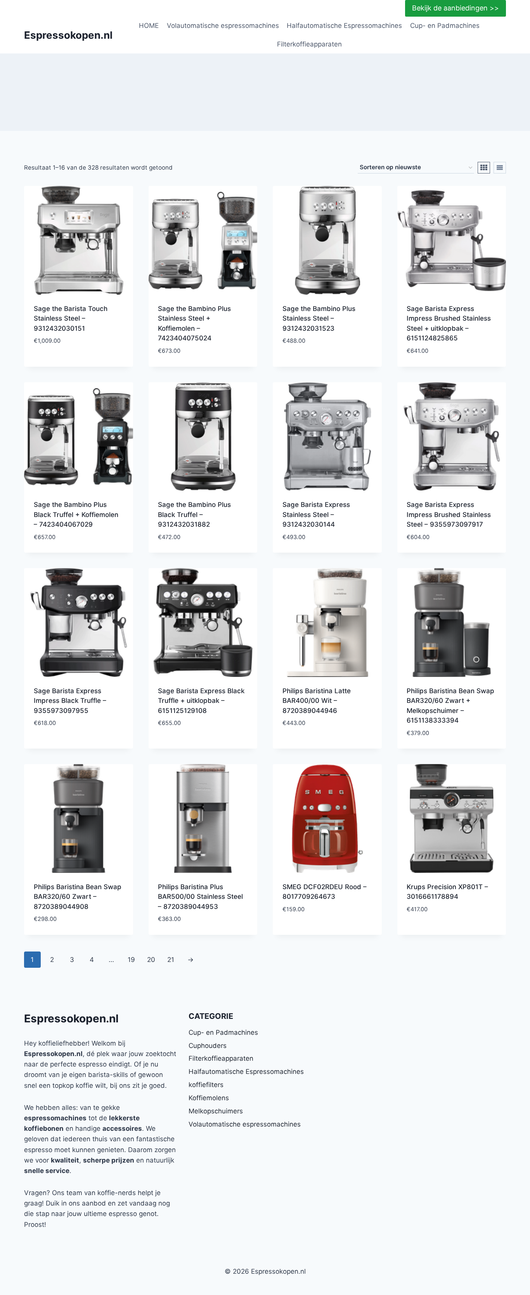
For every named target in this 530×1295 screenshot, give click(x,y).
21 (170, 960)
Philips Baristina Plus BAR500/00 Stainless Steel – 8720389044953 (200, 896)
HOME (149, 25)
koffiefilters (206, 1085)
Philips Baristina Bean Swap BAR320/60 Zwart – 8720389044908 (77, 896)
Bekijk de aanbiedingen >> (455, 8)
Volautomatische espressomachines (223, 25)
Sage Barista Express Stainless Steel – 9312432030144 (316, 514)
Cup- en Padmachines (445, 25)
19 (131, 960)
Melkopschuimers (216, 1111)
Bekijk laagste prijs (67, 364)
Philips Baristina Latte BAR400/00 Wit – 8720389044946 (316, 700)
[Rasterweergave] (484, 167)
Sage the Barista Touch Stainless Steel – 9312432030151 (70, 318)
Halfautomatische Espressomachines (344, 25)
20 (151, 960)
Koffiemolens (209, 1098)
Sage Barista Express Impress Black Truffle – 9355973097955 (70, 700)
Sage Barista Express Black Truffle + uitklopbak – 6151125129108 (201, 700)
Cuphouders (208, 1045)
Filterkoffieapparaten (309, 44)
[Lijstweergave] (500, 167)
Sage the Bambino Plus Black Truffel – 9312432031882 (194, 514)
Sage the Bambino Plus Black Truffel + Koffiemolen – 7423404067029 (76, 514)
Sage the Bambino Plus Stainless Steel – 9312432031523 (318, 318)
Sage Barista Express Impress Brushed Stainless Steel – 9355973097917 (449, 514)
